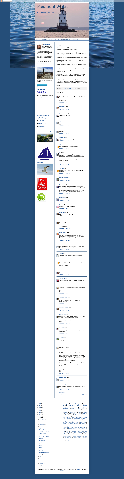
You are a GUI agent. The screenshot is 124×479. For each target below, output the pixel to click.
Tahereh (61, 253)
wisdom (77, 422)
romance (85, 414)
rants (80, 414)
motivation (83, 416)
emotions (64, 424)
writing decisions (74, 405)
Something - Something (44, 431)
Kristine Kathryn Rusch (43, 118)
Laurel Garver (84, 436)
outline (80, 438)
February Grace (62, 285)
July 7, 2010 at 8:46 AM (64, 125)
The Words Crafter (63, 297)
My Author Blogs (75, 39)
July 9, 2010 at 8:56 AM (64, 373)
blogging (78, 413)
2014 (40, 410)
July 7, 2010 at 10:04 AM (64, 173)
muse (73, 438)
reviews (70, 426)
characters (65, 409)
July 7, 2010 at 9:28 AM (64, 148)
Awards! (41, 447)
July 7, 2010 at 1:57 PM (64, 274)
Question (41, 438)
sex (86, 428)
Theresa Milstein (63, 260)
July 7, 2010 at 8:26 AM (64, 117)
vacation (85, 412)
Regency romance (75, 408)
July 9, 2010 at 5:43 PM (64, 389)
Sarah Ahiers (62, 212)
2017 (40, 405)
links (76, 428)
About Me (38, 39)
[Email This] (74, 88)
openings (76, 438)
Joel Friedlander (41, 128)
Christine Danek (62, 377)
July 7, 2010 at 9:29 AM (64, 164)
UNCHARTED (83, 437)
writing (65, 404)
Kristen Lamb (41, 124)
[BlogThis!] (75, 88)
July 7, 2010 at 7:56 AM (64, 109)
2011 (40, 416)
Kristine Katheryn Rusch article (76, 436)
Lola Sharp (61, 345)
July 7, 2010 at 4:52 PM (64, 293)
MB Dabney (61, 221)
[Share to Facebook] (78, 88)
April (41, 458)
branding (74, 432)
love (84, 409)
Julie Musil (61, 327)
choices (74, 407)
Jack (67, 431)
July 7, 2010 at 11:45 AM (64, 217)
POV (69, 416)
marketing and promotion (68, 419)
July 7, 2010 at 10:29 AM (64, 180)
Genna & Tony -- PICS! (44, 436)
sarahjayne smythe (63, 307)
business (64, 428)
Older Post (84, 394)
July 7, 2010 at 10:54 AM (64, 193)
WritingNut (61, 337)
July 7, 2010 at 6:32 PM (64, 303)
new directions (76, 424)
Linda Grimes (66, 437)
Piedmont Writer (52, 6)
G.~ (60, 152)
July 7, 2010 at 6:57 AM (64, 102)
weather (69, 421)
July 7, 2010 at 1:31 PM (64, 266)
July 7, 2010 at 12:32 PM (64, 240)
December (42, 419)
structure (85, 433)
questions (65, 410)
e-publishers (80, 432)
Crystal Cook (62, 121)
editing (76, 414)
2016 (40, 407)
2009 (40, 465)
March (41, 460)
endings (72, 422)
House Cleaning (82, 421)
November (42, 421)
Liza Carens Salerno (63, 177)
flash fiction (65, 433)
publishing (65, 414)
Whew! (40, 445)
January (41, 463)
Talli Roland (62, 278)
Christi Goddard (62, 113)
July (41, 428)
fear (85, 432)
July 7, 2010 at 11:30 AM (64, 208)
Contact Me (44, 39)
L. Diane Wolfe (41, 121)
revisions (72, 410)
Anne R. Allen (62, 270)
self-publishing (80, 410)
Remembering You (66, 422)
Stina (60, 144)
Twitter (79, 437)
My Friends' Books (52, 39)
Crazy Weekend (42, 433)
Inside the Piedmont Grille (80, 427)
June (41, 454)
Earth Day (75, 421)
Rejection (69, 418)
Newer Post (59, 394)
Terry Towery (62, 184)
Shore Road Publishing (73, 423)
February (42, 461)
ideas (78, 416)
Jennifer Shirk (62, 197)
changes (67, 413)
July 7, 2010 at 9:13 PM (64, 310)
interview (78, 409)
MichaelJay (78, 469)
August (41, 426)
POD (71, 437)
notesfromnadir (62, 384)
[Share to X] (77, 88)
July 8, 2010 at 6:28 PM (64, 333)
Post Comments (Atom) (67, 396)
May (41, 456)
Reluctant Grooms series (75, 431)
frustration (72, 409)
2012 (40, 414)
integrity (69, 424)
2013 (40, 412)
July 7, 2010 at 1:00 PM (64, 249)
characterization (71, 428)
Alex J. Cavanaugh (63, 244)
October (41, 422)
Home (72, 394)
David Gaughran (41, 126)
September (42, 424)
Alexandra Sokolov (42, 123)
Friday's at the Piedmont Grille (45, 429)
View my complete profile (42, 63)
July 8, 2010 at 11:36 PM (64, 341)
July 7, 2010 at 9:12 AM (64, 140)
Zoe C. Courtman (63, 232)
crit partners (82, 423)
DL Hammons (62, 106)
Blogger (61, 470)
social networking (66, 417)
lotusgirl (61, 204)
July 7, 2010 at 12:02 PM (64, 228)
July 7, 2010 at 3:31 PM (64, 281)
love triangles (81, 428)
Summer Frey (62, 137)
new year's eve (78, 419)
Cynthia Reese (62, 314)
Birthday (64, 423)
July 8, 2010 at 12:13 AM (64, 323)
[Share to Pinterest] (79, 88)
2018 (40, 403)
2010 (40, 417)
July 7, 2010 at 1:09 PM (64, 256)
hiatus (79, 412)
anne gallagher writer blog (79, 418)
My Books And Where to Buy (64, 39)
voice (73, 417)
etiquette (64, 438)
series (81, 433)
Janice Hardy (41, 120)
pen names (83, 424)
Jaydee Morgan (62, 129)
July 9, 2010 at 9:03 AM (64, 380)
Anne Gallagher (46, 44)
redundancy (76, 433)
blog (84, 408)
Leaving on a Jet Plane (44, 452)
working (82, 407)
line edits (70, 433)
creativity (74, 416)
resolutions (65, 426)
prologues (84, 438)
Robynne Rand (73, 412)
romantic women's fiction (78, 426)
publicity (83, 413)
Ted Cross (61, 94)
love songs (69, 438)
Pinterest (74, 437)
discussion (65, 408)
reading (72, 413)
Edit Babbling (42, 440)
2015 (40, 409)
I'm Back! (41, 450)
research (71, 414)
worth (65, 416)
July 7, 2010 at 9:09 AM (64, 133)
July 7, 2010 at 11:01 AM (64, 200)
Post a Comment (61, 392)
